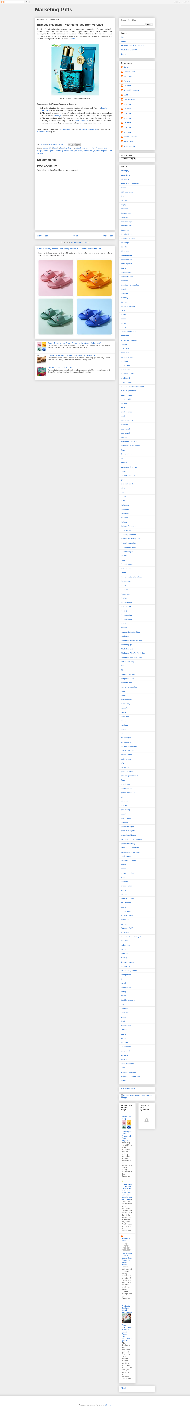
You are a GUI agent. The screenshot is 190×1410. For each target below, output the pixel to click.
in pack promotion (128, 534)
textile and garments (129, 970)
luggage (124, 611)
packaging (125, 767)
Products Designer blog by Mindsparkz (127, 1309)
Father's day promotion (130, 446)
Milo (122, 670)
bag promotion (127, 200)
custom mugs (126, 395)
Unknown (127, 104)
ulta (110, 151)
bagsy (123, 204)
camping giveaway (128, 306)
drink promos (126, 412)
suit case (124, 924)
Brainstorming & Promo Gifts (132, 46)
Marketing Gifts (53, 9)
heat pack (125, 509)
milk (122, 666)
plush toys (125, 801)
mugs (123, 695)
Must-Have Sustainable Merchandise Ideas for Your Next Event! (127, 1195)
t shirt (123, 949)
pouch (123, 814)
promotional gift (89, 151)
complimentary (127, 357)
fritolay (124, 463)
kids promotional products (131, 577)
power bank (126, 818)
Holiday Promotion (128, 526)
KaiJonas (127, 86)
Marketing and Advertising (53, 151)
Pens (123, 780)
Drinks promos (127, 420)
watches (124, 1042)
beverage (125, 243)
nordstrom (125, 725)
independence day (128, 547)
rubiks (123, 865)
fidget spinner (126, 454)
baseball (124, 217)
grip (122, 492)
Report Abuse (128, 1088)
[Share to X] (74, 144)
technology (125, 966)
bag (122, 196)
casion (123, 323)
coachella (125, 348)
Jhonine (127, 81)
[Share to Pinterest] (79, 144)
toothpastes (126, 975)
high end (124, 518)
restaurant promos (128, 860)
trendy (123, 992)
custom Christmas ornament (132, 386)
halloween (125, 505)
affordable (125, 179)
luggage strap (126, 615)
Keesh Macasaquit (131, 90)
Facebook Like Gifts (129, 441)
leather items (126, 602)
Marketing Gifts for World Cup (133, 653)
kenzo (123, 573)
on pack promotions (129, 746)
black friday (125, 251)
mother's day (126, 683)
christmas (125, 336)
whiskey (124, 1059)
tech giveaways (127, 962)
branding (63, 148)
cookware (125, 361)
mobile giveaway (128, 674)
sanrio (123, 869)
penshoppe (125, 784)
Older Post (108, 236)
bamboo (124, 209)
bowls (123, 268)
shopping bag (126, 886)
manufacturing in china (130, 632)
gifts (122, 480)
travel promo (126, 987)
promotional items (128, 835)
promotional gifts (128, 831)
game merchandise (129, 467)
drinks (123, 416)
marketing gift (126, 645)
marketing (125, 636)
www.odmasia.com (128, 1072)
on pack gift (126, 738)
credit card (125, 378)
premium (124, 822)
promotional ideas (64, 129)
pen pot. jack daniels (129, 776)
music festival (126, 700)
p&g (122, 763)
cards (123, 315)
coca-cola (125, 353)
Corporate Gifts (127, 374)
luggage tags (126, 619)
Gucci (123, 496)
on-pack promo (127, 750)
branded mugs (127, 289)
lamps (123, 585)
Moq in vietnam (127, 678)
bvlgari (124, 302)
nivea (123, 721)
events (124, 437)
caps (123, 310)
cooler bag (125, 365)
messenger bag (127, 661)
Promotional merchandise (131, 839)
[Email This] (69, 144)
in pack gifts (126, 530)
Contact (124, 54)
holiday (124, 522)
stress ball (125, 920)
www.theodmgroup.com (130, 1076)
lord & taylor (126, 606)
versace (40, 153)
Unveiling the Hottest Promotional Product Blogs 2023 (126, 1136)
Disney (124, 403)
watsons (124, 1055)
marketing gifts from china (131, 657)
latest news (125, 594)
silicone (124, 894)
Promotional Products (130, 848)
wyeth (123, 1080)
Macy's (39, 151)
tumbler (124, 996)
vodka (123, 1034)
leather (124, 598)
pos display (78, 151)
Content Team (129, 72)
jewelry (124, 556)
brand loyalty (126, 272)
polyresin (124, 805)
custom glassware (128, 391)
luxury (123, 623)
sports (123, 907)
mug (123, 691)
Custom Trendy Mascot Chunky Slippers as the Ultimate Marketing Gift (69, 249)
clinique (124, 344)
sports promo (126, 911)
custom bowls (126, 382)
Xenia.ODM (128, 141)
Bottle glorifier (126, 255)
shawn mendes (127, 873)
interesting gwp (127, 552)
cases (123, 319)
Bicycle (124, 247)
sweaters (124, 941)
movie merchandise (129, 687)
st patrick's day (127, 915)
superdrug (125, 932)
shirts (123, 877)
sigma (123, 890)
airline (123, 188)
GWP (123, 501)
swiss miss (125, 945)
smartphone (126, 903)
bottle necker (126, 260)
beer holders (126, 234)
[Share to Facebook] (76, 144)
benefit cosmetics (128, 238)
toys (122, 979)
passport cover (127, 771)
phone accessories (128, 793)
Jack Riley (128, 76)
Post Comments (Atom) (80, 242)
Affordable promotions (130, 183)
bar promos (126, 213)
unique (124, 1017)
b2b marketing (127, 192)
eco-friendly (126, 433)
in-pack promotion (128, 543)
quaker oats (126, 856)
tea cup (124, 958)
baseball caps (126, 221)
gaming (124, 471)
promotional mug (128, 843)
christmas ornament (129, 340)
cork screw (125, 369)
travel (123, 983)
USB (123, 1021)
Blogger (108, 1405)
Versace (72, 39)
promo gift (57, 116)
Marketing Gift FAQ (129, 50)
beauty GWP (47, 148)
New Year (125, 717)
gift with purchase (81, 121)
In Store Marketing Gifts (99, 148)
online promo (126, 755)
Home (75, 236)
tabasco (124, 953)
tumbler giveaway (128, 1000)
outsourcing (126, 759)
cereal (123, 327)
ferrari (123, 450)
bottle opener (126, 264)
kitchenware (126, 581)
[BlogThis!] (72, 144)
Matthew (127, 95)
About (123, 41)
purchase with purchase (131, 852)
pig (122, 797)
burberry (124, 298)
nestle (123, 712)
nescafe (124, 708)
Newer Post (42, 236)
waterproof (125, 1051)
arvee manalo (129, 146)
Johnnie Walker (127, 564)
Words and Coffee (131, 137)
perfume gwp (68, 151)
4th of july (125, 171)
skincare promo (102, 151)
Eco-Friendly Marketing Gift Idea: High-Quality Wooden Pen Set (71, 355)
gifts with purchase (128, 484)
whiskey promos (127, 1063)
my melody (125, 704)
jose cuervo (126, 568)
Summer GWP (127, 928)
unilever (124, 1013)
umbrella (124, 1008)
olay (122, 733)
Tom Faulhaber (130, 99)
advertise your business (89, 129)
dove (123, 408)
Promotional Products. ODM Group (127, 1186)
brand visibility (127, 276)
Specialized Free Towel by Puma (60, 368)
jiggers (124, 560)
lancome (124, 590)
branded (56, 148)
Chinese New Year (128, 331)
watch (123, 1038)
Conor (126, 67)
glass (123, 488)
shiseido (124, 882)
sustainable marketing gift (131, 936)
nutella (124, 729)
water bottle (126, 1047)
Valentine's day (127, 1025)
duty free (71, 148)
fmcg (123, 458)
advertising (125, 175)
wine (123, 1068)
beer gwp (125, 230)
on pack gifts (126, 742)
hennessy (125, 513)
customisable (126, 399)
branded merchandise (130, 285)
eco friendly (126, 429)
